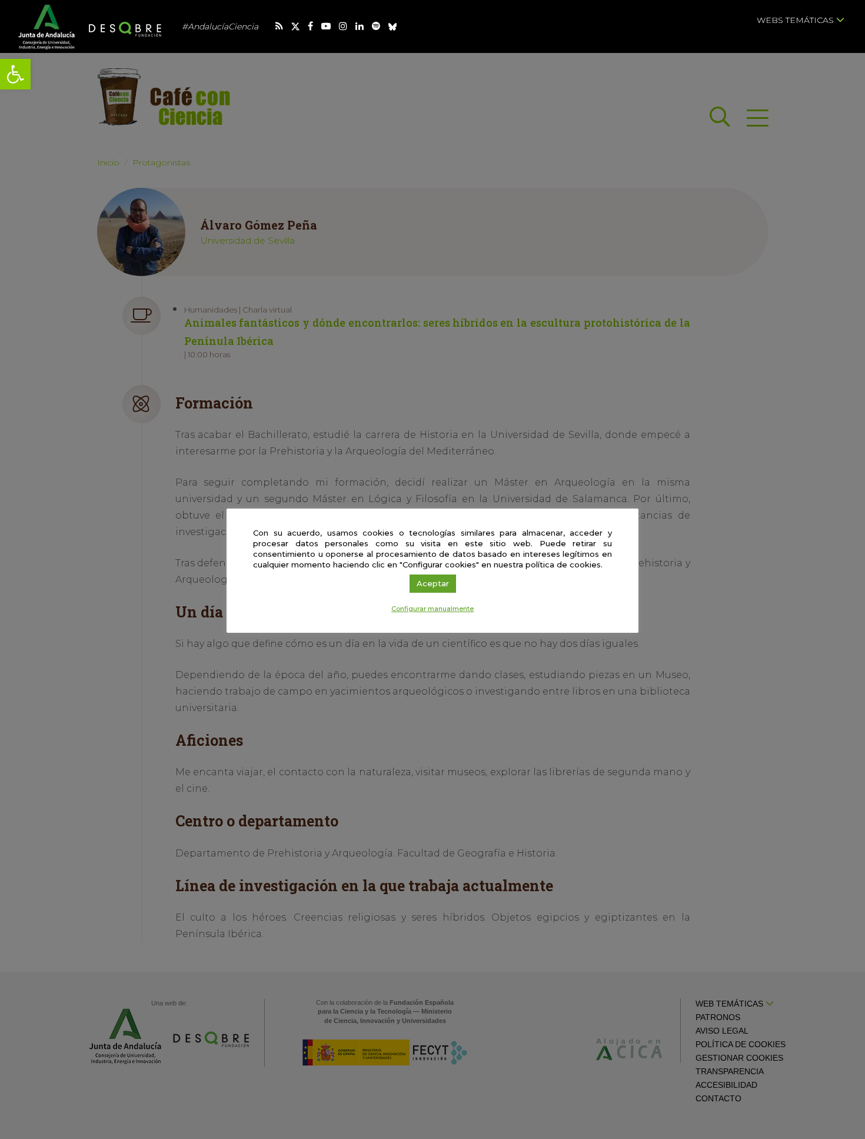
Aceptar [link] (433, 583)
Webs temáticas (796, 20)
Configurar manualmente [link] (432, 609)
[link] (15, 74)
